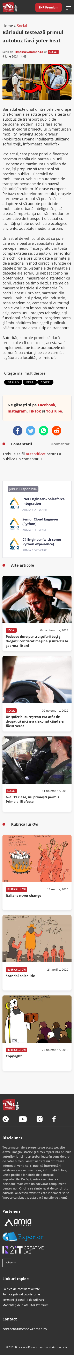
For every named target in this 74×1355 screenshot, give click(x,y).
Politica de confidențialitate (21, 1289)
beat (29, 382)
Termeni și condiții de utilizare (23, 1300)
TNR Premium (48, 7)
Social (22, 25)
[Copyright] (37, 1033)
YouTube (54, 411)
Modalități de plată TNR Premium (25, 1305)
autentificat (35, 453)
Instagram (17, 411)
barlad (13, 382)
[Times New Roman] (9, 7)
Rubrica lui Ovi (16, 889)
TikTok (35, 411)
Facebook (46, 404)
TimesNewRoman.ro (28, 52)
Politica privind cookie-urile (21, 1294)
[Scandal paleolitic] (37, 952)
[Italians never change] (37, 872)
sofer (45, 382)
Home (7, 25)
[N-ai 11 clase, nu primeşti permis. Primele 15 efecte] (37, 774)
